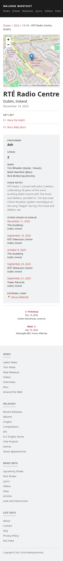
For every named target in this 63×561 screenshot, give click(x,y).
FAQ (5, 530)
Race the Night (16, 120)
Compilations (11, 426)
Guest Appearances (14, 451)
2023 (16, 25)
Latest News (10, 362)
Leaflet (24, 85)
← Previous (31, 311)
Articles (7, 496)
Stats (58, 11)
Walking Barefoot (17, 6)
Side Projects (10, 441)
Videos (49, 11)
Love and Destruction (15, 501)
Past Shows (9, 476)
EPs (5, 431)
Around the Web (12, 392)
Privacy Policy (11, 535)
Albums (7, 416)
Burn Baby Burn (16, 127)
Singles (7, 421)
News (6, 11)
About (6, 520)
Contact (7, 525)
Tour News (9, 367)
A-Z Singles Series (13, 436)
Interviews (9, 382)
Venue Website (20, 297)
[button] (31, 57)
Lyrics (39, 11)
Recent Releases (12, 411)
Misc (6, 387)
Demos (7, 446)
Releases (27, 11)
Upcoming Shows (13, 471)
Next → (31, 326)
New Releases (11, 372)
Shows (16, 11)
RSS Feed (8, 540)
